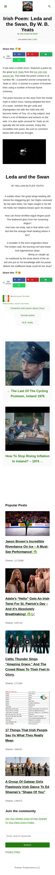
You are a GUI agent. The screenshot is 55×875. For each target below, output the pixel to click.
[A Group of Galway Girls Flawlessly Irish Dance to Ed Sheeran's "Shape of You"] (27, 766)
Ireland (17, 304)
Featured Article (8, 304)
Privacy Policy (12, 852)
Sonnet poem (27, 315)
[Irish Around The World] (28, 6)
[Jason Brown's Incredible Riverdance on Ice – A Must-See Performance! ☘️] (27, 523)
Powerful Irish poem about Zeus (27, 308)
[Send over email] (46, 54)
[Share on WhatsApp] (19, 60)
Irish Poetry (25, 304)
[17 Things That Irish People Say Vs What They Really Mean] (27, 708)
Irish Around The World (29, 34)
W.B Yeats (18, 72)
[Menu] (5, 6)
